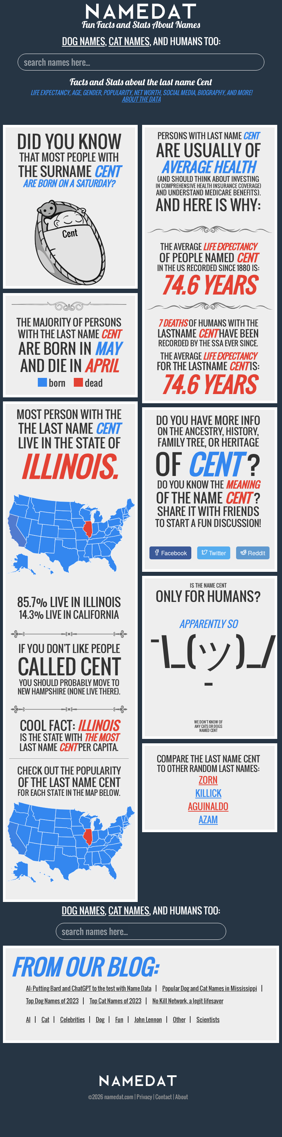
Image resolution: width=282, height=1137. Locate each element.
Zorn (208, 779)
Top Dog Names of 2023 (52, 1000)
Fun (119, 1019)
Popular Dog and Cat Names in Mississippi (209, 988)
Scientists (208, 1019)
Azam (208, 819)
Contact (163, 1097)
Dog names (83, 41)
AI (28, 1019)
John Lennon (148, 1019)
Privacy (144, 1097)
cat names (129, 41)
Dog (100, 1019)
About (181, 1097)
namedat (113, 1097)
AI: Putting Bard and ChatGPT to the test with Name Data (88, 988)
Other (179, 1019)
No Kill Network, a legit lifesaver (187, 1000)
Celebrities (72, 1019)
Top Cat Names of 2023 (115, 1000)
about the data (141, 99)
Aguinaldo (208, 806)
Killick (208, 792)
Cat (45, 1019)
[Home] (138, 1083)
